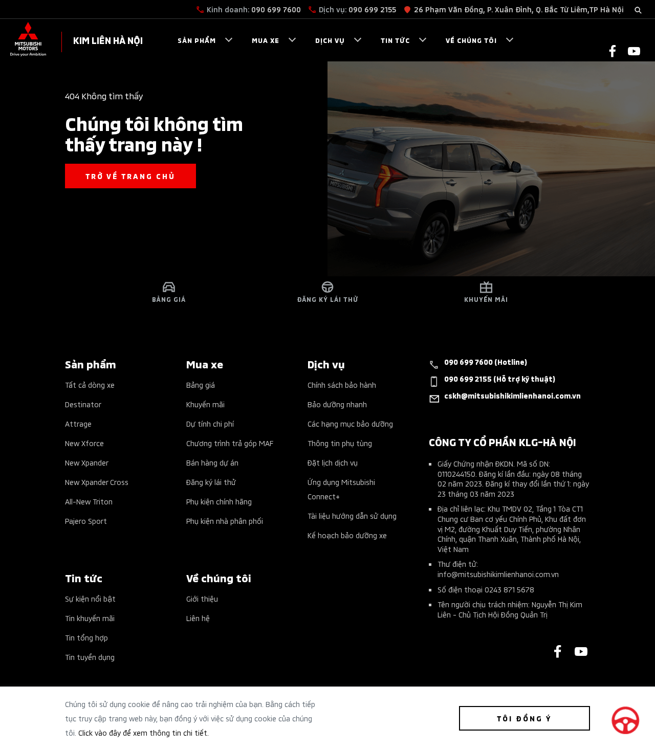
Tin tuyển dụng (90, 656)
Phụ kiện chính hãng (219, 501)
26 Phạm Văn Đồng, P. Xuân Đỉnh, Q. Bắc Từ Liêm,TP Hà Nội (519, 9)
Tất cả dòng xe (90, 384)
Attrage (78, 423)
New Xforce (84, 443)
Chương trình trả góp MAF (229, 443)
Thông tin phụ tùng (340, 443)
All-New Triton (89, 501)
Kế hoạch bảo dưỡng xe (347, 535)
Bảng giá (200, 384)
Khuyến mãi (205, 404)
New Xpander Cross (96, 482)
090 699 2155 (372, 9)
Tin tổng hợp (86, 637)
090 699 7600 (276, 9)
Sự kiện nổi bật (90, 598)
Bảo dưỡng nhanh (337, 404)
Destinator (83, 404)
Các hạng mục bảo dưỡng (350, 423)
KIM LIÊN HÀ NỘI (108, 39)
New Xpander (86, 462)
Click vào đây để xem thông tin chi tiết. (143, 732)
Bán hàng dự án (212, 462)
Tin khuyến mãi (90, 618)
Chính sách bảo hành (342, 384)
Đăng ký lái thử (211, 482)
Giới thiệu (202, 598)
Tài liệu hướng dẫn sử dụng (352, 515)
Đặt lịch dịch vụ (333, 462)
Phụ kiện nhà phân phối (224, 520)
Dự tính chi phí (210, 423)
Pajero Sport (86, 520)
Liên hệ (198, 618)
